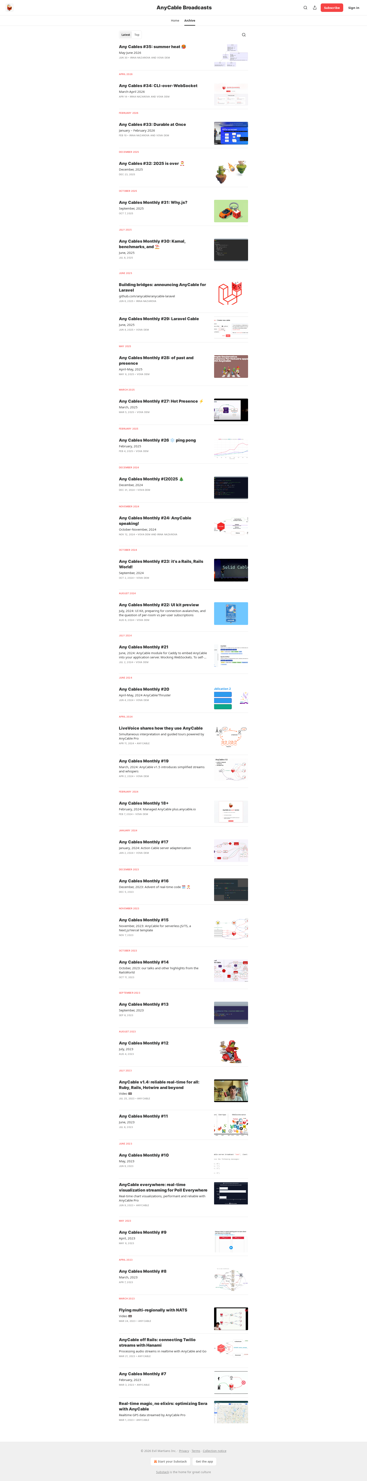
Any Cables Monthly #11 (143, 1116)
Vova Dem (163, 57)
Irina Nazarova (140, 57)
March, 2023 (128, 1277)
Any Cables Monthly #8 (143, 1271)
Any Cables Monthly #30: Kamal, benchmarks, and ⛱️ (152, 244)
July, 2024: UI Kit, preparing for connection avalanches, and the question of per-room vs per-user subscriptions (162, 613)
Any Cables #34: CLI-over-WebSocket (158, 85)
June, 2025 (127, 252)
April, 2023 (127, 1238)
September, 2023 (131, 1010)
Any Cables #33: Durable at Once (152, 124)
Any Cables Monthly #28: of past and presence (156, 360)
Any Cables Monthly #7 (142, 1373)
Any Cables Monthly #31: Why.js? (153, 202)
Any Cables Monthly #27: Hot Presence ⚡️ (161, 401)
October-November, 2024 (137, 529)
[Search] (305, 7)
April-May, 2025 (131, 369)
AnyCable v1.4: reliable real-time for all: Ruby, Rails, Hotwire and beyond (159, 1085)
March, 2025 (128, 407)
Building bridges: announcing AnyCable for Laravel (162, 287)
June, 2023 (127, 1122)
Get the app (204, 1461)
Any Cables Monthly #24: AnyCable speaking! (155, 521)
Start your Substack (172, 1461)
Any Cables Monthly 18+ (144, 803)
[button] (175, 20)
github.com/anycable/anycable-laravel (147, 296)
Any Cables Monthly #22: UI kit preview (159, 604)
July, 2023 (126, 1049)
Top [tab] (136, 35)
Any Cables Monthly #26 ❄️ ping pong (157, 440)
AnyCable (143, 743)
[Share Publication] (315, 7)
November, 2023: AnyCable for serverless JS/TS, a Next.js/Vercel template (155, 928)
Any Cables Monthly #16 (144, 881)
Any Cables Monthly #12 (143, 1043)
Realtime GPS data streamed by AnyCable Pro (152, 1415)
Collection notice (214, 1451)
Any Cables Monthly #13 (144, 1004)
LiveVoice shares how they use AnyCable (161, 728)
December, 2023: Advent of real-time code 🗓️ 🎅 (155, 887)
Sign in (353, 8)
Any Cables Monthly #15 (144, 920)
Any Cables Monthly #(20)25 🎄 (151, 479)
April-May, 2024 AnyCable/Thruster (145, 695)
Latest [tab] (125, 35)
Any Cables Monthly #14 (144, 962)
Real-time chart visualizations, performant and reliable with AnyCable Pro (162, 1198)
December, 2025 (131, 169)
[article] (183, 55)
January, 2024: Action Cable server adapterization (155, 848)
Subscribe (332, 8)
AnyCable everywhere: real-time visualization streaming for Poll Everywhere (163, 1187)
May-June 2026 (130, 52)
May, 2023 (126, 1161)
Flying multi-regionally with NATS (153, 1310)
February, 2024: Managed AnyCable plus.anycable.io (157, 809)
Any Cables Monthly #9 (143, 1232)
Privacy (184, 1451)
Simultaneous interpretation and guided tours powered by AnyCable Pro (161, 736)
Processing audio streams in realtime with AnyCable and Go (162, 1351)
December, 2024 (131, 485)
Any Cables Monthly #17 (143, 842)
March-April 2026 (132, 91)
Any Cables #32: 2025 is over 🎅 (152, 163)
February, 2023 (130, 1380)
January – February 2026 (137, 130)
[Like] (121, 179)
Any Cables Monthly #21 (143, 647)
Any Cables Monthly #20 (144, 689)
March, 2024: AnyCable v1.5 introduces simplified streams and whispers (162, 769)
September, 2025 (131, 208)
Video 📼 (125, 1093)
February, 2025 (130, 446)
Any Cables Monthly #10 (144, 1155)
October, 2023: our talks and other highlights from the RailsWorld (158, 970)
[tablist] (130, 35)
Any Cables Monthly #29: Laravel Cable (159, 318)
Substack (162, 1472)
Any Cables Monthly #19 (144, 761)
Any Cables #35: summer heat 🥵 (152, 46)
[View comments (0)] (151, 63)
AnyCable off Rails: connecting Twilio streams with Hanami (157, 1342)
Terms (196, 1451)
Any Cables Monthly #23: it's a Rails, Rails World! (161, 564)
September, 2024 (131, 573)
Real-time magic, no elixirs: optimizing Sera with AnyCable (163, 1406)
